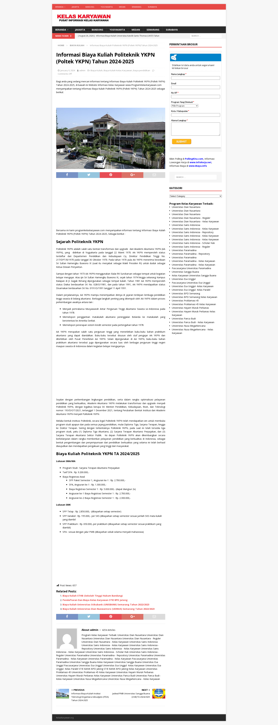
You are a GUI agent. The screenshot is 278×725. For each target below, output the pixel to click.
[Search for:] (206, 35)
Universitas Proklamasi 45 (185, 300)
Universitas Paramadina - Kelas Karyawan (109, 658)
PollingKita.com (194, 158)
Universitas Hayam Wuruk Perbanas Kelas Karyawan (83, 675)
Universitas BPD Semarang (186, 293)
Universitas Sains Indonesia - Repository (192, 232)
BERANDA (59, 7)
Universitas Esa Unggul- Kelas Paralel (191, 289)
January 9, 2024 (67, 70)
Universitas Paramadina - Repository (109, 655)
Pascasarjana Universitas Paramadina (191, 268)
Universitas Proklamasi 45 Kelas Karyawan (94, 672)
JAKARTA (75, 7)
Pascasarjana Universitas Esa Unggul (83, 665)
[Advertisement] (110, 204)
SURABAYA (152, 7)
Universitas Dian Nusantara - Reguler (141, 638)
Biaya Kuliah (97, 70)
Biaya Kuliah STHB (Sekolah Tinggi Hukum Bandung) (93, 595)
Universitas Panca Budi (123, 675)
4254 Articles (108, 629)
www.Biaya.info (198, 165)
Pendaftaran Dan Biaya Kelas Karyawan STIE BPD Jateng (95, 600)
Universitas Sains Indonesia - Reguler (191, 246)
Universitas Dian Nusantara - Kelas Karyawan (105, 641)
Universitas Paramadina (77, 655)
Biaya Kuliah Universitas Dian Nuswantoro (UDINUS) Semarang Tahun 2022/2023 (109, 608)
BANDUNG (89, 7)
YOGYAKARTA (107, 7)
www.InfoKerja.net (200, 162)
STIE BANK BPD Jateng (91, 668)
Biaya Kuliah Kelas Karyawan (118, 70)
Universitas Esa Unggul (183, 279)
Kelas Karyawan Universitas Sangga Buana (119, 662)
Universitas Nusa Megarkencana (90, 678)
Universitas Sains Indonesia (143, 641)
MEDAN (122, 7)
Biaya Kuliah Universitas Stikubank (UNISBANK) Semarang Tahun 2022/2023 (106, 604)
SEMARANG (136, 7)
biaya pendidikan (141, 70)
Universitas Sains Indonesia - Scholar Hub (107, 651)
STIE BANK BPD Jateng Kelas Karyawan (124, 668)
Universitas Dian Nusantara (131, 635)
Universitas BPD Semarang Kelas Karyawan (194, 297)
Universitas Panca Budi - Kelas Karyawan (193, 322)
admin (82, 70)
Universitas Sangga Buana (83, 662)
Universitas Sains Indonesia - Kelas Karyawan (105, 645)
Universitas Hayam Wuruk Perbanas (134, 672)
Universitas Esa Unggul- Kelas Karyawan (124, 665)
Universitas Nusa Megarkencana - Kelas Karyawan (134, 678)
